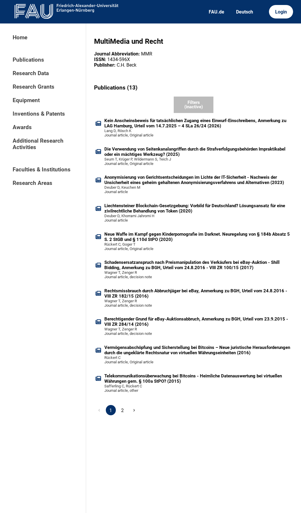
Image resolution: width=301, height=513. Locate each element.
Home (20, 37)
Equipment (26, 100)
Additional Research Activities (38, 144)
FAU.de (216, 12)
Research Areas (32, 183)
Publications (28, 60)
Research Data (31, 73)
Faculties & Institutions (42, 169)
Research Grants (33, 87)
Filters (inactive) (193, 104)
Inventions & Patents (39, 114)
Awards (22, 127)
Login (281, 12)
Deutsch (244, 12)
